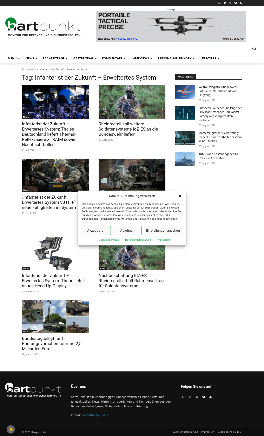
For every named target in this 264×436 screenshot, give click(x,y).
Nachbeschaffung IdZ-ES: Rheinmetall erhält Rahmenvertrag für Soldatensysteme (131, 280)
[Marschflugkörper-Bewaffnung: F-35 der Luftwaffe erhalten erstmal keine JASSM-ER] (185, 138)
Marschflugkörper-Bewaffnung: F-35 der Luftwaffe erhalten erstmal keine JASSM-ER (220, 137)
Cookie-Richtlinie (109, 239)
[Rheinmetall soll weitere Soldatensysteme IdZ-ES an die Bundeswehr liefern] (132, 102)
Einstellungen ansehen (163, 230)
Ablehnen (127, 230)
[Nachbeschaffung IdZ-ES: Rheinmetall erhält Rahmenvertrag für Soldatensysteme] (132, 253)
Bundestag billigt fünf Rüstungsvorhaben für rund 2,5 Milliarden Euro (51, 343)
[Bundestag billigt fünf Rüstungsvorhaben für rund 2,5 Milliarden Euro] (55, 316)
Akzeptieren (96, 230)
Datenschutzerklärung (138, 239)
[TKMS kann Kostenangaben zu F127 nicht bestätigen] (185, 159)
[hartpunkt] (43, 27)
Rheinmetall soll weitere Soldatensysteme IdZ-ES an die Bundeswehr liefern (128, 129)
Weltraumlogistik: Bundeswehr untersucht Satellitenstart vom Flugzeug (218, 91)
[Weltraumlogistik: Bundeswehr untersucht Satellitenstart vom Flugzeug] (185, 92)
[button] (180, 196)
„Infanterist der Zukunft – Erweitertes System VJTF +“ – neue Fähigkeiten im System (50, 202)
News (26, 116)
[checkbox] (11, 429)
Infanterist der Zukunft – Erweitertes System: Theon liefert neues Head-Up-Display (54, 280)
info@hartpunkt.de (96, 415)
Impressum (163, 239)
